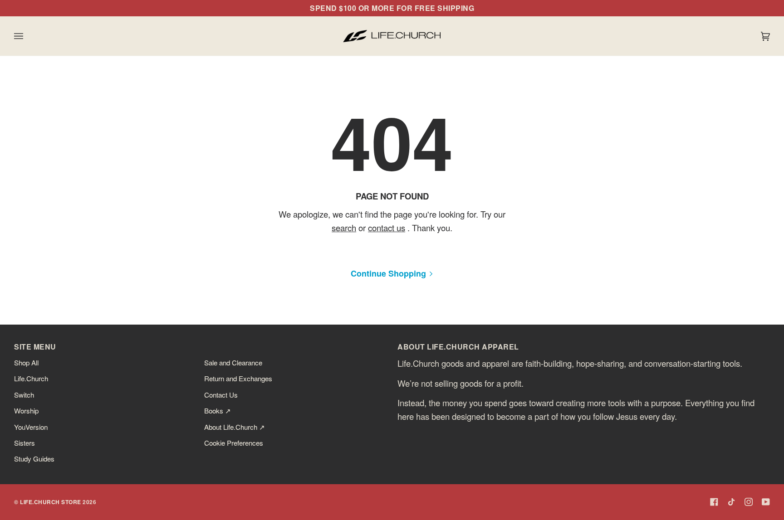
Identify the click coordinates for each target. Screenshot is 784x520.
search (344, 227)
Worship (26, 410)
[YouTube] (766, 502)
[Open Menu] (27, 36)
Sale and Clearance (233, 362)
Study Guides (34, 458)
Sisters (24, 442)
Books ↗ (217, 410)
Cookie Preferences (233, 442)
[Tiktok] (731, 502)
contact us (386, 227)
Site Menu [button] (35, 346)
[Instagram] (749, 502)
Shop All (26, 362)
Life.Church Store (50, 502)
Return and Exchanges (238, 378)
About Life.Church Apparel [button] (458, 346)
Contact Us (221, 394)
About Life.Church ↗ (234, 427)
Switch (24, 394)
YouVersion (31, 427)
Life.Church (31, 378)
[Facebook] (714, 502)
